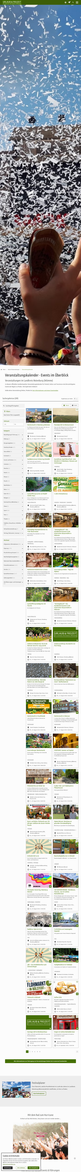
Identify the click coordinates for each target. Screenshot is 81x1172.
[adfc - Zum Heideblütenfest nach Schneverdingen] (38, 955)
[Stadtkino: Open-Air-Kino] (38, 920)
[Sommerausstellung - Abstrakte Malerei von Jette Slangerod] (38, 670)
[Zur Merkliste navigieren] (69, 1)
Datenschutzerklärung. (9, 1164)
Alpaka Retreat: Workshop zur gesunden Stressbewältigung (63, 822)
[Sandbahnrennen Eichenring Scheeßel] (38, 449)
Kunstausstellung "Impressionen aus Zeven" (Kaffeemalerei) (65, 681)
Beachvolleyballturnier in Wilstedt (64, 856)
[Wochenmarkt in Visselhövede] (38, 706)
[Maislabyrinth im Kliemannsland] (65, 415)
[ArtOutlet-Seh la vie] (38, 846)
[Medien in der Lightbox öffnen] (16, 1090)
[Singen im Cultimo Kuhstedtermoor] (65, 1022)
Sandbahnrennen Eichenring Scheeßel (38, 459)
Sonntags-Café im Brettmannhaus (37, 1032)
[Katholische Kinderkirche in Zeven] (38, 560)
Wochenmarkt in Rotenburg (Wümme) (38, 425)
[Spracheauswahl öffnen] (65, 2)
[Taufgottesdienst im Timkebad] (65, 955)
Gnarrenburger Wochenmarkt (36, 750)
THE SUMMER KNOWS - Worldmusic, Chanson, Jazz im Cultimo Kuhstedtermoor (64, 892)
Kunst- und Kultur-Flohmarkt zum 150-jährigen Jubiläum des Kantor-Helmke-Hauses (38, 823)
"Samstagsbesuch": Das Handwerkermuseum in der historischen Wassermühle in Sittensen (62, 532)
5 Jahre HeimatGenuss (61, 494)
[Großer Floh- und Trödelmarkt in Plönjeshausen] (65, 776)
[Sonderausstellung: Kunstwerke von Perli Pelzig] (65, 634)
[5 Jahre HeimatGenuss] (65, 484)
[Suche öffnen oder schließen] (73, 2)
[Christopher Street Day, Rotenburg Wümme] (38, 880)
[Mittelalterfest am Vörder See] (38, 776)
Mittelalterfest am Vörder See (36, 786)
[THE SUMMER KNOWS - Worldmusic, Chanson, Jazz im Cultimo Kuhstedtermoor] (65, 880)
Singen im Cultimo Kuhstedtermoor (64, 1032)
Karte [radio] (75, 405)
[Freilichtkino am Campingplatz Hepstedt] (65, 920)
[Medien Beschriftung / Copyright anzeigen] (80, 361)
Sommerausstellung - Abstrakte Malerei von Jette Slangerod (36, 681)
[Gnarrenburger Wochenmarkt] (38, 741)
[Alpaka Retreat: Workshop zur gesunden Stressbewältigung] (65, 812)
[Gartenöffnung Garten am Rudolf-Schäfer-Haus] (38, 484)
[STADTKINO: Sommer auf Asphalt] (65, 741)
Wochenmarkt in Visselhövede (36, 716)
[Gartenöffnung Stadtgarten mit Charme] (38, 594)
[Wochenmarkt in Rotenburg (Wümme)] (38, 415)
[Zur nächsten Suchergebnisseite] (77, 1051)
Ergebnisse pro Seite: (67, 399)
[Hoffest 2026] (65, 988)
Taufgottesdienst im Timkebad (63, 965)
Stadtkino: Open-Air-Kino (34, 929)
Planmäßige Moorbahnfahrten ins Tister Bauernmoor (37, 530)
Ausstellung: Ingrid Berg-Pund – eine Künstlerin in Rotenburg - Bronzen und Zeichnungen (65, 461)
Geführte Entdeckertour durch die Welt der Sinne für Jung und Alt (37, 644)
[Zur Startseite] (12, 2)
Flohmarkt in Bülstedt (33, 997)
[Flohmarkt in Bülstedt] (38, 988)
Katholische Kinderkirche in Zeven (37, 569)
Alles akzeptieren (33, 1168)
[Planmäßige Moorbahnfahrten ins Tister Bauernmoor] (38, 520)
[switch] (50, 409)
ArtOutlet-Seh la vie (33, 856)
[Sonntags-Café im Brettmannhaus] (38, 1022)
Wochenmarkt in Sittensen (62, 716)
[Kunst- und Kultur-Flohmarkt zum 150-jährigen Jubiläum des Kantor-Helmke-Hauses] (38, 812)
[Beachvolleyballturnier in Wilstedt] (65, 846)
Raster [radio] (67, 405)
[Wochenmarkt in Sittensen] (65, 706)
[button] (77, 2)
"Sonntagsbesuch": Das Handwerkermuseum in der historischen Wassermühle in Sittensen (62, 606)
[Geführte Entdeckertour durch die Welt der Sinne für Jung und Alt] (38, 634)
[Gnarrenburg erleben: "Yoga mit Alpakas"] (65, 560)
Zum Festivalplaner (39, 1093)
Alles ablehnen (21, 1168)
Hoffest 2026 (58, 997)
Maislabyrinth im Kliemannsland (63, 425)
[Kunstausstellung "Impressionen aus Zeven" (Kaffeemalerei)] (65, 670)
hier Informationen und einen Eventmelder (45, 390)
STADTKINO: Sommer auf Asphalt (63, 750)
